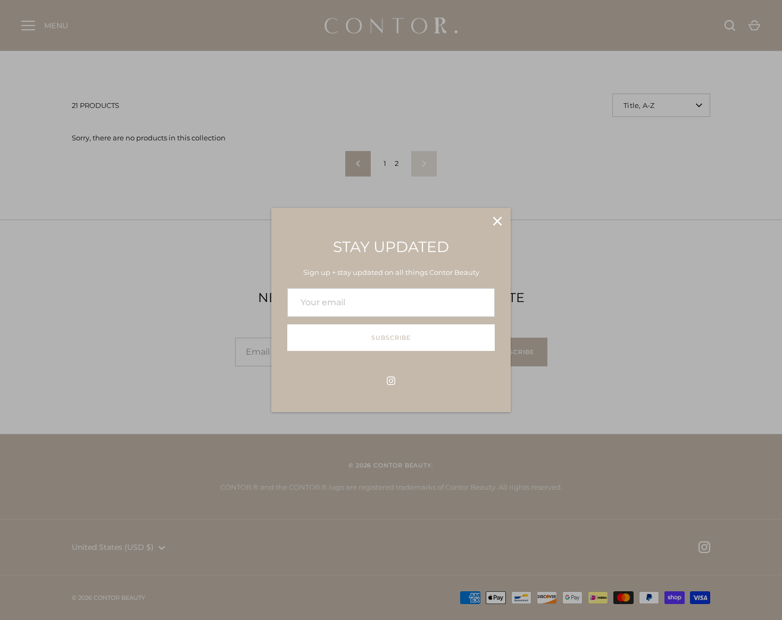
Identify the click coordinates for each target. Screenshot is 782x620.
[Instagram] (391, 380)
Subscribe (390, 337)
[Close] (497, 221)
